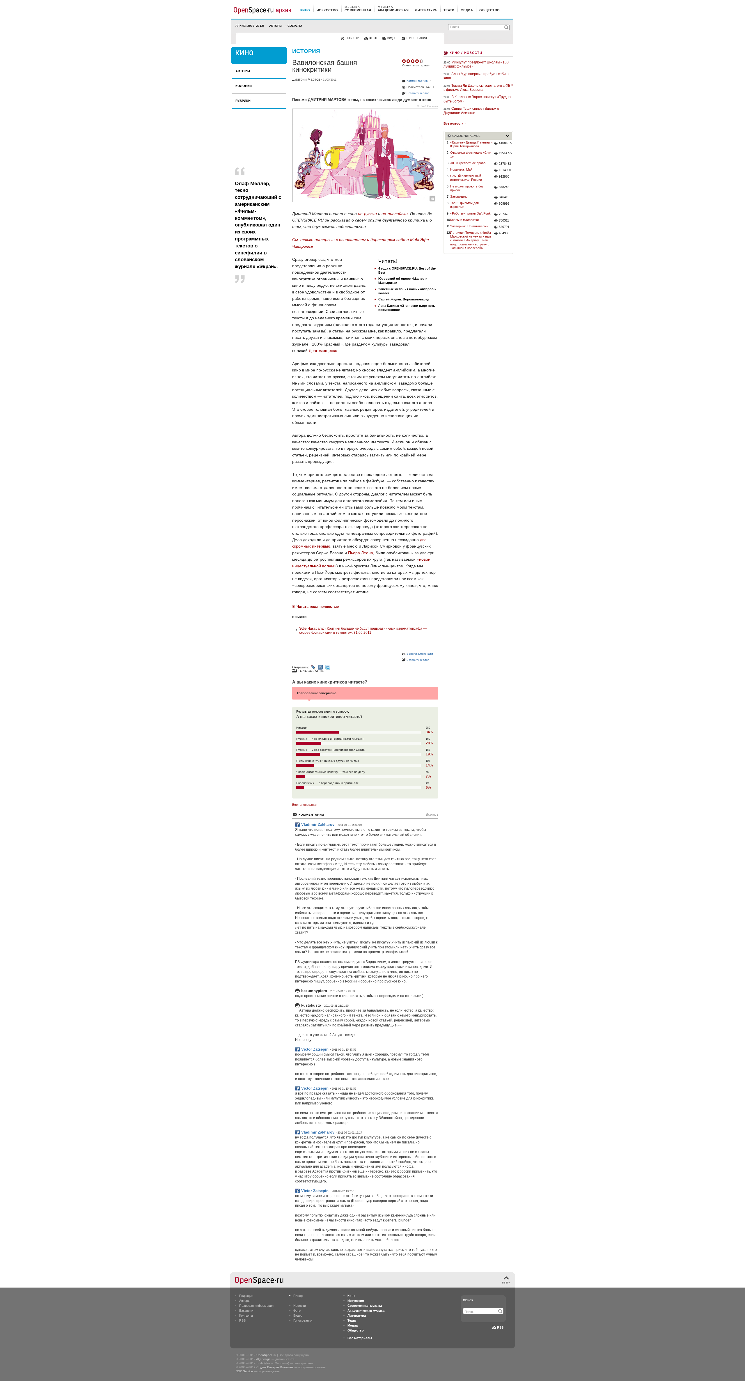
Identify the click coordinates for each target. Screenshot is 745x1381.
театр (449, 10)
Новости (299, 1305)
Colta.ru (295, 25)
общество (489, 10)
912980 (504, 176)
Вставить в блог (418, 93)
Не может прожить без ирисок (466, 188)
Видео (297, 1315)
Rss (500, 1327)
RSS (242, 1320)
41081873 (505, 143)
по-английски (395, 213)
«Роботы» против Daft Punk (470, 213)
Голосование (311, 670)
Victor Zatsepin (315, 1049)
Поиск (468, 1300)
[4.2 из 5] (404, 61)
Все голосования (304, 804)
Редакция (246, 1295)
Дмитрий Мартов (306, 79)
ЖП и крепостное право (467, 163)
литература (426, 10)
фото (373, 38)
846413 (504, 197)
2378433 (505, 163)
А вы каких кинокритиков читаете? (329, 681)
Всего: (432, 815)
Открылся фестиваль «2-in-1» (470, 154)
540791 (504, 227)
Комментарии (311, 814)
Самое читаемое (466, 135)
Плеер (298, 1295)
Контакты (246, 1315)
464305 (504, 233)
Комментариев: (417, 80)
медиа (467, 10)
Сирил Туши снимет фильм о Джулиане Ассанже (471, 111)
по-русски (367, 213)
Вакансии (246, 1310)
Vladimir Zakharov (317, 824)
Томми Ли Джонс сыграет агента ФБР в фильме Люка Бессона (478, 88)
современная (358, 10)
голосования (417, 38)
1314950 (505, 170)
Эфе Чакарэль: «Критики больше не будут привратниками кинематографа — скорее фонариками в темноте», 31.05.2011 (363, 630)
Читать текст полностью (318, 607)
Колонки (243, 86)
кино (305, 10)
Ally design (263, 1359)
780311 (504, 220)
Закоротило (458, 196)
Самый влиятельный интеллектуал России (466, 177)
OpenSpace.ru (266, 1355)
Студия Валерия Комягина (275, 1367)
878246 (504, 187)
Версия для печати (420, 653)
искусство (327, 10)
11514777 (505, 153)
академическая (393, 10)
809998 (504, 203)
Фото (297, 1310)
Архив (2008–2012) (249, 25)
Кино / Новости (466, 52)
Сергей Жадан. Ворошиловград (403, 299)
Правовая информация (256, 1305)
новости (352, 38)
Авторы (275, 25)
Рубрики (243, 100)
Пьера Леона (360, 552)
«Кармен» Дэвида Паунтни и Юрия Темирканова (471, 144)
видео (391, 38)
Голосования (302, 1320)
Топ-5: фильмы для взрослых (464, 204)
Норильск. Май (461, 169)
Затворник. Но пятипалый (469, 226)
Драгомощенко (323, 350)
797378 (504, 214)
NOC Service (244, 1371)
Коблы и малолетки (464, 220)
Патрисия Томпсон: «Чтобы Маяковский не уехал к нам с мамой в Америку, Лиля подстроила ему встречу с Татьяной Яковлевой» (470, 240)
